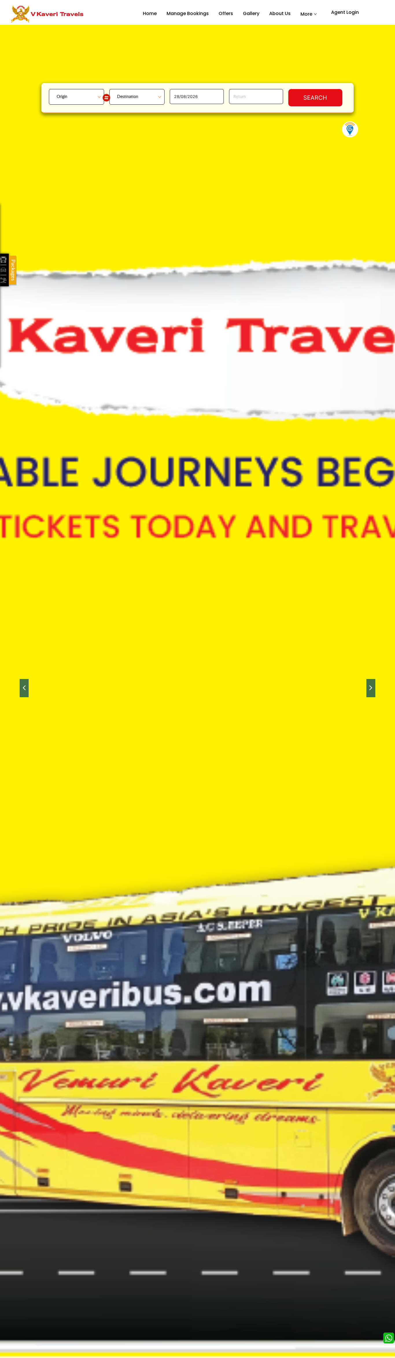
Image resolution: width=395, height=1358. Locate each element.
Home (150, 13)
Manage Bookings (188, 13)
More (306, 13)
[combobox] (76, 96)
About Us (280, 13)
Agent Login (345, 12)
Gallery (251, 13)
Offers (226, 13)
